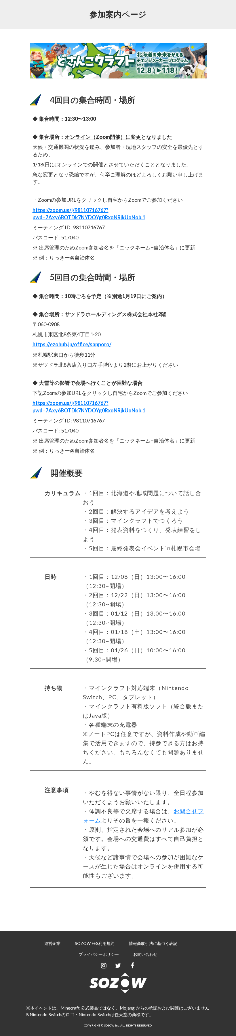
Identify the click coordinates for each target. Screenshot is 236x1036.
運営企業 (52, 943)
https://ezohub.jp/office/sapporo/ (72, 344)
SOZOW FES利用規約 (95, 943)
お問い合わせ (145, 954)
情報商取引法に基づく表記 (153, 943)
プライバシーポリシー (99, 954)
